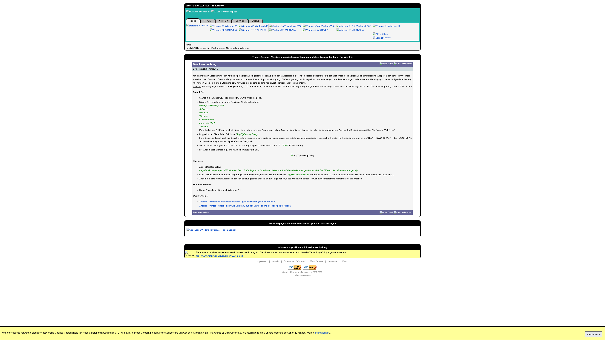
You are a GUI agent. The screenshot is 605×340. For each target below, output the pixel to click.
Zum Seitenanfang (201, 212)
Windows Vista (327, 26)
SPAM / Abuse (316, 261)
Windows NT (260, 29)
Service (240, 21)
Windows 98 (231, 29)
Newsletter (332, 261)
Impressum (262, 261)
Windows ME (261, 26)
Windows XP (290, 29)
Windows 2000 (294, 26)
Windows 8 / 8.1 (363, 26)
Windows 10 (357, 29)
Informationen (322, 332)
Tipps (193, 21)
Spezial (387, 37)
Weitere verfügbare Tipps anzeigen (218, 230)
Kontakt (223, 21)
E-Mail (390, 64)
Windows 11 (393, 26)
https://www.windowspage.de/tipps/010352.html (219, 256)
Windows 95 (231, 26)
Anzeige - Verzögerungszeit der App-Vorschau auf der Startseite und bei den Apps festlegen (245, 205)
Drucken (408, 64)
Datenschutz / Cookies (294, 261)
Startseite (203, 25)
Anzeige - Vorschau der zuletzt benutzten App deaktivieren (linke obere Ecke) (237, 201)
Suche (255, 21)
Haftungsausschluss (302, 275)
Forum (207, 21)
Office (384, 34)
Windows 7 (322, 29)
